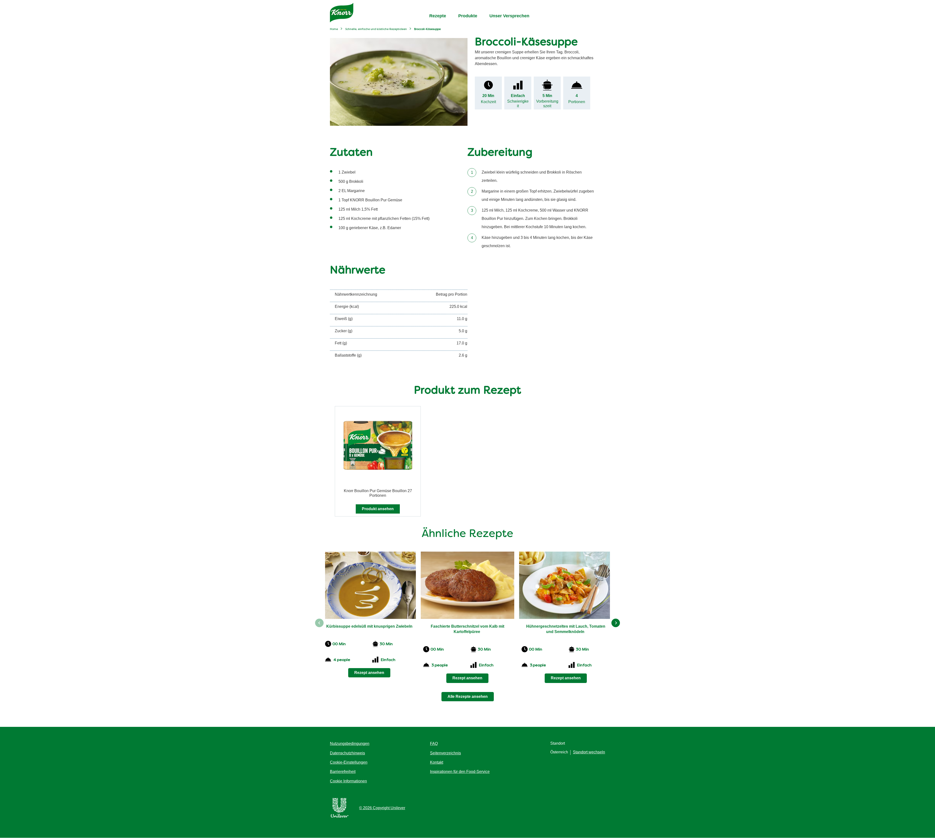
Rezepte (437, 15)
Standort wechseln (589, 752)
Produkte (467, 15)
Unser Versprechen (509, 15)
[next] (615, 623)
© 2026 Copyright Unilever (382, 808)
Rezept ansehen (369, 673)
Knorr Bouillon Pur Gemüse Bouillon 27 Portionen (378, 493)
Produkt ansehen (378, 509)
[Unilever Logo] (339, 816)
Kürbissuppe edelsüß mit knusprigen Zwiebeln (369, 626)
